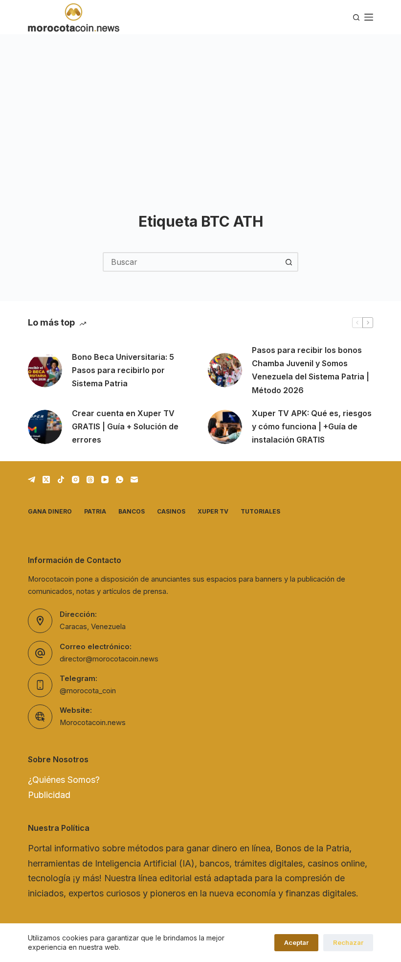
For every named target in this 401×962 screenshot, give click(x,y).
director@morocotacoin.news (109, 659)
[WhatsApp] (119, 479)
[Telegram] (31, 479)
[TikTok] (61, 479)
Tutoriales (260, 511)
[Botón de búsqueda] (288, 262)
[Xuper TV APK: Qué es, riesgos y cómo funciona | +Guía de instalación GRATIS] (225, 427)
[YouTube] (105, 479)
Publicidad (49, 795)
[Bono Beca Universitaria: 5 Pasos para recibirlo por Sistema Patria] (45, 370)
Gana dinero (50, 511)
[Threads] (90, 479)
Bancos (131, 511)
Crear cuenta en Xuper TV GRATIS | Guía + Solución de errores (125, 426)
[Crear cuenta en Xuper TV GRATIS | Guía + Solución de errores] (45, 427)
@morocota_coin (88, 690)
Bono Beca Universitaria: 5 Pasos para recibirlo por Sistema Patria (123, 370)
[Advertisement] (200, 107)
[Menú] (368, 17)
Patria (95, 511)
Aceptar (296, 942)
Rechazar (348, 942)
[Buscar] (356, 17)
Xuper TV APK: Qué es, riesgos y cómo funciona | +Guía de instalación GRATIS (312, 426)
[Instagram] (75, 479)
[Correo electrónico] (134, 479)
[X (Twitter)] (46, 479)
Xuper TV (213, 511)
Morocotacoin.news (93, 722)
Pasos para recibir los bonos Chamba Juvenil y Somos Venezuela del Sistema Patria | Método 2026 (310, 370)
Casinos (171, 511)
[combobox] (192, 262)
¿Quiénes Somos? (64, 779)
